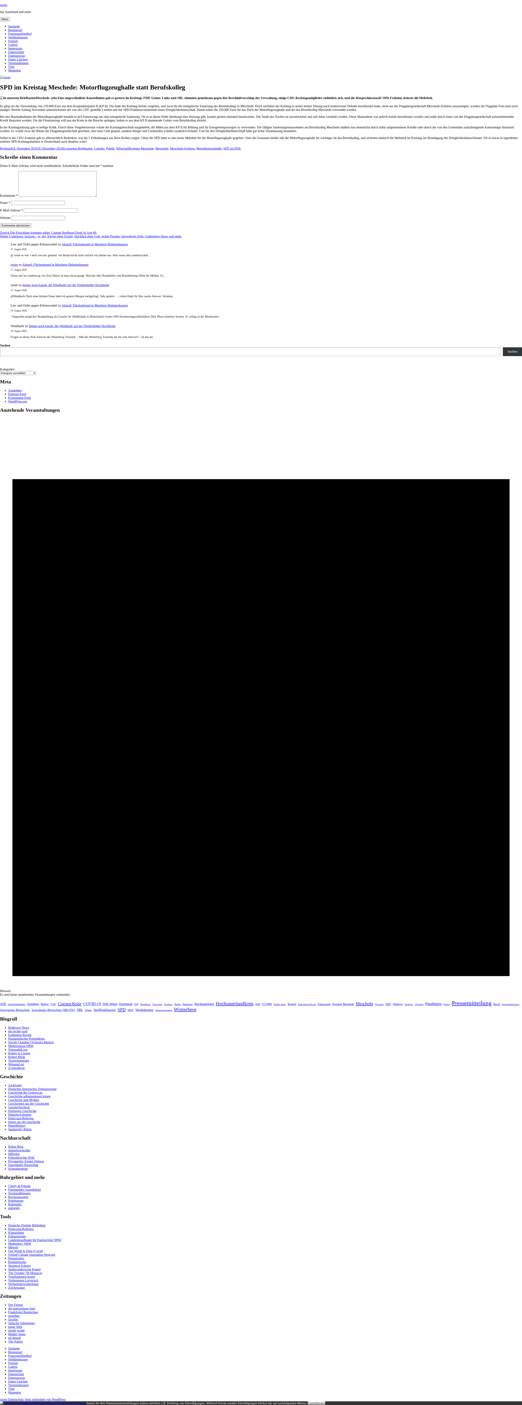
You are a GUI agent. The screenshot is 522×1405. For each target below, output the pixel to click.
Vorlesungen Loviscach (23, 1280)
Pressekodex (16, 1258)
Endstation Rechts (19, 1035)
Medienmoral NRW (21, 1046)
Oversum (419, 1004)
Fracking (168, 1004)
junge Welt (15, 1327)
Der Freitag (15, 1305)
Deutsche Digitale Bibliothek (26, 1225)
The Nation (15, 1341)
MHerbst (14, 1154)
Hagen (177, 1004)
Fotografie (157, 1004)
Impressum (15, 48)
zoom (3, 5)
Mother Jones (16, 1334)
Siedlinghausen (18, 37)
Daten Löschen (18, 59)
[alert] (261, 707)
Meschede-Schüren (182, 148)
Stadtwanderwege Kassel (24, 1269)
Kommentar (9, 195)
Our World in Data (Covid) (25, 1251)
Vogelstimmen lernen (21, 1276)
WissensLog (16, 1064)
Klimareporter (17, 1236)
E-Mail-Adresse (11, 210)
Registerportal (17, 1262)
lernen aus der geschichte (24, 1122)
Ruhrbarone (15, 1200)
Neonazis (379, 1004)
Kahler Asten (280, 1004)
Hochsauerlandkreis (234, 1003)
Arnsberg (33, 1004)
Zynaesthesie (16, 1068)
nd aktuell (14, 1338)
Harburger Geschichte (22, 1111)
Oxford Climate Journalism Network (31, 1254)
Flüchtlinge (145, 1004)
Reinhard (6, 148)
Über (11, 66)
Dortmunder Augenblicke (24, 1189)
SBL (80, 1010)
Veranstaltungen (18, 63)
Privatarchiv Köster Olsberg (26, 1161)
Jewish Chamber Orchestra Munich (31, 1042)
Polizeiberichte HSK (21, 1157)
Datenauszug (16, 55)
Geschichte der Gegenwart (25, 1092)
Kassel (292, 1004)
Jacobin (13, 1319)
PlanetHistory (17, 1125)
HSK (257, 1004)
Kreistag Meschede (141, 148)
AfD (3, 1004)
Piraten (446, 1004)
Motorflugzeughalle (209, 148)
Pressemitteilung (472, 1003)
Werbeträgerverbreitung (23, 1284)
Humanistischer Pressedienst (26, 1038)
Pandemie (433, 1003)
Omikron (409, 1004)
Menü (5, 19)
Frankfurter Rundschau (23, 1312)
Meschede (161, 148)
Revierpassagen (18, 1197)
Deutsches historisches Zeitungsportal (32, 1089)
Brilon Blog (15, 1146)
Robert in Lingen (19, 1053)
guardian (13, 1316)
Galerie (13, 44)
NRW (388, 1004)
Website (5, 218)
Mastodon (14, 70)
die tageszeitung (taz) (21, 1308)
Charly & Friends (19, 1186)
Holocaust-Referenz (21, 1118)
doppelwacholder (19, 1150)
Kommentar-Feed (19, 398)
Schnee (88, 1010)
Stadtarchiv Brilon (20, 1129)
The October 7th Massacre (25, 1273)
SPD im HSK (232, 148)
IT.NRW (267, 1004)
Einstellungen (316, 1403)
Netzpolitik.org (18, 1049)
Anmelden (15, 390)
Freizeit (13, 41)
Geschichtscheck (19, 1107)
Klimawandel (324, 1004)
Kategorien (7, 369)
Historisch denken (19, 1114)
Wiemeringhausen (163, 1010)
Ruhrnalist (14, 1204)
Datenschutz (16, 52)
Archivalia (15, 1085)
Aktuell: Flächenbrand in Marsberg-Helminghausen (95, 244)
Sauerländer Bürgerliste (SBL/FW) (53, 1010)
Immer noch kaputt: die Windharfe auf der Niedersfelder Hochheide (65, 285)
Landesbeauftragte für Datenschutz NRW (34, 1240)
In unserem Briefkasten (78, 148)
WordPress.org (17, 401)
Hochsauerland (204, 1004)
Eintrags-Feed (17, 394)
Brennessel (15, 30)
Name (5, 202)
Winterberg (185, 1009)
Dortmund (125, 1004)
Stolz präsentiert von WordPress (45, 1399)
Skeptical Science (19, 1265)
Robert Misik (16, 1057)
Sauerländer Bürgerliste (15, 1010)
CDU (53, 1004)
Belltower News (18, 1027)
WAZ (130, 1010)
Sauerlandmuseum (510, 1004)
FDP (136, 1004)
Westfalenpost (144, 1010)
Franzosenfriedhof (20, 33)
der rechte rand (17, 1031)
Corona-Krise (69, 1003)
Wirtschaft (122, 148)
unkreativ (14, 1208)
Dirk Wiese (110, 1004)
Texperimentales (18, 1060)
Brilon (45, 1004)
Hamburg (187, 1004)
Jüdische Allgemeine (21, 1323)
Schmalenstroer (18, 1168)
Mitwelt (13, 1247)
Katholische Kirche (307, 1004)
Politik (110, 148)
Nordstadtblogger (19, 1193)
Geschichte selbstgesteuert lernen (29, 1096)
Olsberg (398, 1004)
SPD (122, 1009)
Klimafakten (16, 1232)
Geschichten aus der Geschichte (28, 1103)
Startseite (14, 26)
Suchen (5, 345)
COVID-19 (92, 1004)
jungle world (16, 1330)
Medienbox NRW (19, 1243)
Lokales (99, 148)
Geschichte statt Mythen (23, 1100)
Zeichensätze (16, 1287)
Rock (496, 1004)
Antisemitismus (16, 1004)
